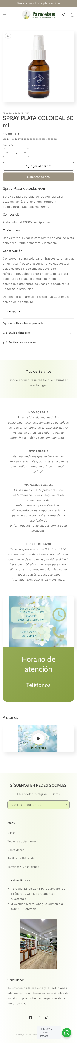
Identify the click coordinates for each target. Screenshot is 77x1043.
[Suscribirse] (65, 804)
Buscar (12, 832)
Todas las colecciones (22, 841)
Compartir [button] (13, 311)
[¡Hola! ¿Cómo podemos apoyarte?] (66, 1032)
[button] (5, 15)
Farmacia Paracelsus (32, 1035)
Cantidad (8, 145)
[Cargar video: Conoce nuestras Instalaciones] (38, 738)
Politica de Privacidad (21, 858)
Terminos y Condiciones (23, 866)
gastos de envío (15, 139)
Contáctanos (15, 849)
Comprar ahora (38, 177)
